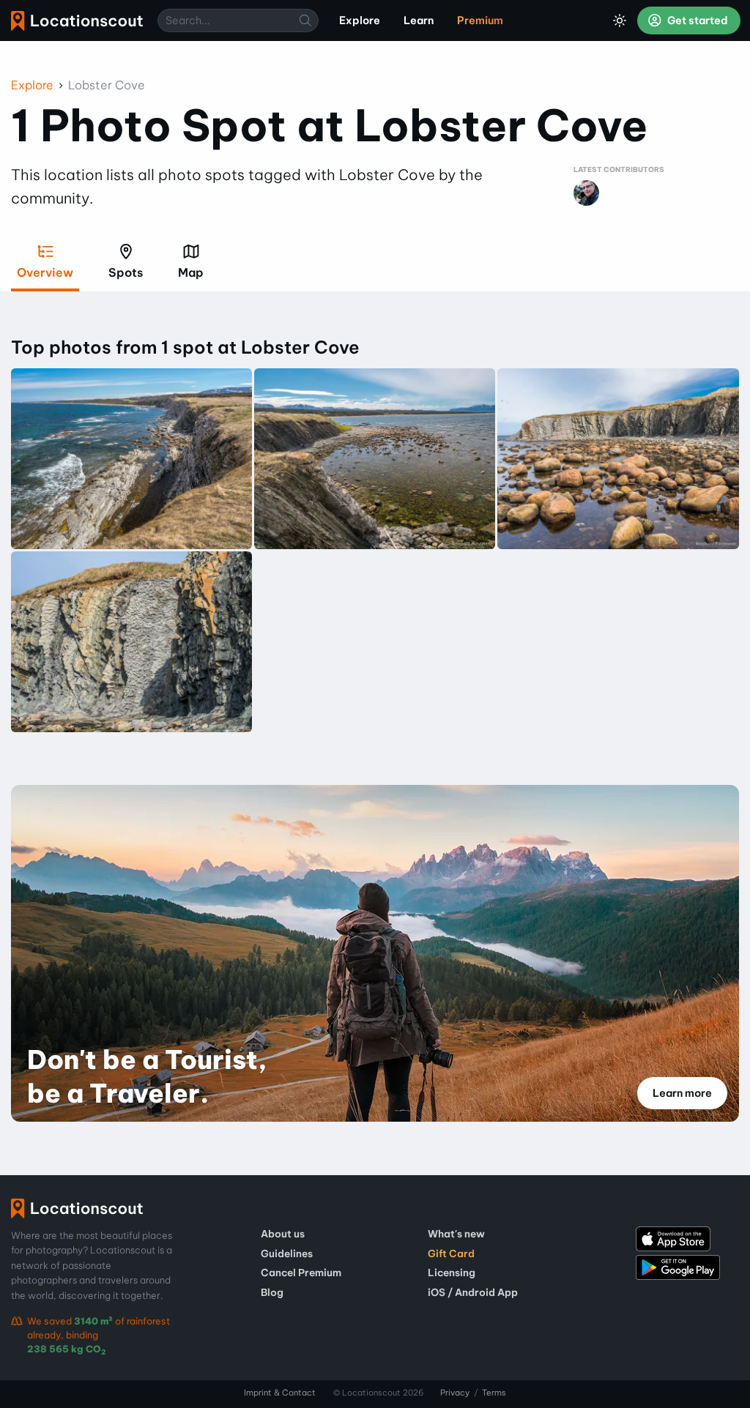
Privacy (454, 1392)
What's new (456, 1233)
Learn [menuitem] (419, 20)
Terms (494, 1392)
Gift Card (451, 1253)
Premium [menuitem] (480, 20)
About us (283, 1233)
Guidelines (287, 1253)
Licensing (451, 1272)
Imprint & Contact (280, 1392)
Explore (32, 85)
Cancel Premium (301, 1272)
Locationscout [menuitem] (77, 20)
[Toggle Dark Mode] (619, 20)
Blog (272, 1292)
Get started (696, 20)
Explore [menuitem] (359, 20)
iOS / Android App (473, 1292)
